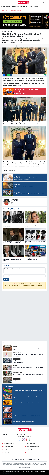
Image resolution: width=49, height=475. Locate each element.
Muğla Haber (29, 6)
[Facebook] (20, 439)
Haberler (4, 31)
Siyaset (36, 6)
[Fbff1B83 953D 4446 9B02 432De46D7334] (24, 108)
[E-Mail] (12, 204)
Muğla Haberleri (16, 352)
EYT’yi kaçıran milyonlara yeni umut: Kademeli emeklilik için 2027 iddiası (28, 368)
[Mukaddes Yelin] (6, 201)
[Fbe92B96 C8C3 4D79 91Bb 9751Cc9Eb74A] (24, 142)
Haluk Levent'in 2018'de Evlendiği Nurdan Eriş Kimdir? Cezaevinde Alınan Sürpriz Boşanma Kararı (12, 225)
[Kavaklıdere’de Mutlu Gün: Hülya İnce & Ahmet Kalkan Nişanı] (24, 61)
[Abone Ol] (45, 75)
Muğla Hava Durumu (31, 443)
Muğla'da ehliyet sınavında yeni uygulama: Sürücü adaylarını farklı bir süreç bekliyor (28, 361)
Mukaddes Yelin (14, 200)
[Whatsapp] (29, 439)
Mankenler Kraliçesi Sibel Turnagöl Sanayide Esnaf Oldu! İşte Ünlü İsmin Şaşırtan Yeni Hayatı (13, 259)
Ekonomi (15, 346)
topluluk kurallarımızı (15, 283)
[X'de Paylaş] (6, 75)
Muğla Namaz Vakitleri (8, 446)
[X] (22, 439)
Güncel (3, 6)
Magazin (22, 6)
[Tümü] (45, 342)
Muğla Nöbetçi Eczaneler (9, 443)
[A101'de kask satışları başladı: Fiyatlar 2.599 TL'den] (35, 234)
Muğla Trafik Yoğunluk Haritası (33, 446)
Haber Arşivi (29, 452)
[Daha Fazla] (11, 75)
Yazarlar (8, 6)
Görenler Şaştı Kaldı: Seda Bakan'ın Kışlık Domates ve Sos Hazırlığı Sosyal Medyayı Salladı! (34, 225)
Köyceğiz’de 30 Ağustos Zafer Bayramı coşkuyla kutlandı (28, 374)
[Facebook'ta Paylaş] (4, 75)
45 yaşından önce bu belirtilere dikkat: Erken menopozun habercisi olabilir (28, 355)
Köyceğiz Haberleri (17, 372)
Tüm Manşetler (30, 449)
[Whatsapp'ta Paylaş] (8, 75)
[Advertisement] (24, 317)
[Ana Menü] (3, 2)
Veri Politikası (6, 473)
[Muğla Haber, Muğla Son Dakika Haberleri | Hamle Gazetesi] (23, 2)
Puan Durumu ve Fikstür (8, 449)
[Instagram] (24, 439)
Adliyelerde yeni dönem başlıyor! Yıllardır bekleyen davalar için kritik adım (28, 349)
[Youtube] (27, 439)
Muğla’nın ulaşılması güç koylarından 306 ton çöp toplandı (28, 381)
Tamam (44, 473)
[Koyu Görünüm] (46, 2)
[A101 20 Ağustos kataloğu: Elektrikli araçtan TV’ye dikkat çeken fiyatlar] (35, 251)
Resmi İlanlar (15, 6)
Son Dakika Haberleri (8, 452)
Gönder (6, 279)
